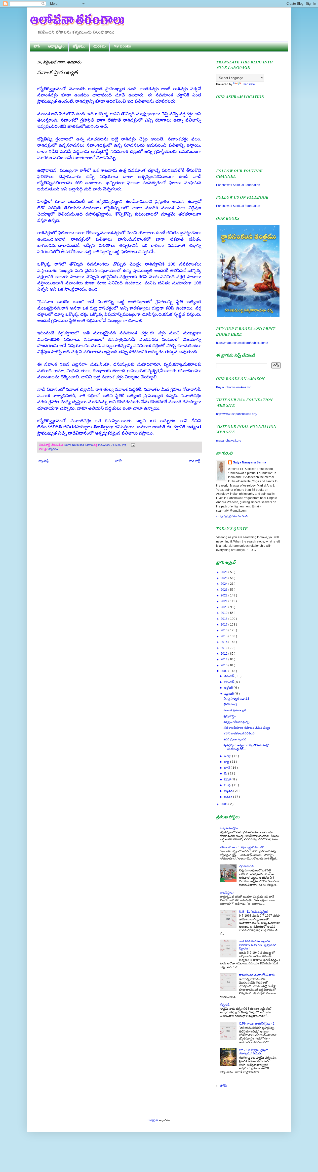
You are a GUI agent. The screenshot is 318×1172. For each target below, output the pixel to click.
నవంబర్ (229, 682)
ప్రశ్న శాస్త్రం (230, 716)
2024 (224, 584)
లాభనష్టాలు (227, 892)
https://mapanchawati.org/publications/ (242, 343)
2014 (224, 642)
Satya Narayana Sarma (78, 444)
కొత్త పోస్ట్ (43, 461)
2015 (224, 636)
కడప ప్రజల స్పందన (235, 739)
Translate (248, 84)
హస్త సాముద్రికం (229, 828)
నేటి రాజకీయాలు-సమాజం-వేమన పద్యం (247, 727)
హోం (37, 46)
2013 (224, 648)
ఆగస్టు (228, 756)
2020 (224, 607)
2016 (224, 630)
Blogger (153, 1120)
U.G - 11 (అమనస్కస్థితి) (253, 911)
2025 (224, 578)
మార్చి (228, 785)
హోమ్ (118, 461)
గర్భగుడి (225, 1004)
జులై (227, 762)
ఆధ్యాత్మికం (56, 46)
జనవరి (228, 797)
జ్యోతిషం (79, 46)
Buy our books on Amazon (233, 387)
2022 (224, 595)
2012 (224, 653)
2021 (224, 601)
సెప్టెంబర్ (229, 693)
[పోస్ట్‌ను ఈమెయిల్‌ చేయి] (132, 444)
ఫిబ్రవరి (228, 791)
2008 (224, 804)
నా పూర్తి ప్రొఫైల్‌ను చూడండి (232, 516)
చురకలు (99, 46)
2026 (224, 572)
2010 (224, 665)
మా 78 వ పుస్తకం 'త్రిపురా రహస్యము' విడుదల (253, 1051)
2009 (224, 671)
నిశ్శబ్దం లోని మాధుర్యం (237, 722)
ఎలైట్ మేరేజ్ (246, 866)
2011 (224, 659)
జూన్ (227, 767)
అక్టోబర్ (229, 687)
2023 (224, 589)
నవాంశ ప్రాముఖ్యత (235, 710)
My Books (122, 46)
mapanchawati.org (228, 440)
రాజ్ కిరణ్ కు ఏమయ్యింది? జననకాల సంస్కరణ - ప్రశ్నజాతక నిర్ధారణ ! (257, 945)
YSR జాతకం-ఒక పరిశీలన (239, 733)
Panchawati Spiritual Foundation (238, 185)
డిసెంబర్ (229, 676)
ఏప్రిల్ (228, 779)
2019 (224, 613)
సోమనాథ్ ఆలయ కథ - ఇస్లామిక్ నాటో (241, 847)
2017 (224, 624)
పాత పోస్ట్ (194, 461)
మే (226, 773)
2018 (224, 619)
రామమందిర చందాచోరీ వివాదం (257, 975)
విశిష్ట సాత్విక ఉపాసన (236, 698)
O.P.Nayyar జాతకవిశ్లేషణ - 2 (257, 1023)
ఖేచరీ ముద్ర (230, 704)
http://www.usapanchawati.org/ (236, 414)
